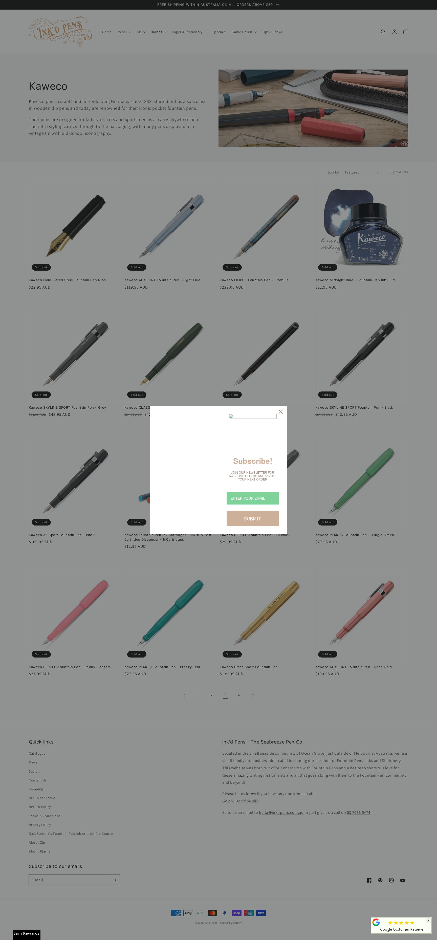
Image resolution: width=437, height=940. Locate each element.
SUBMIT (252, 518)
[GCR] (376, 922)
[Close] (281, 412)
